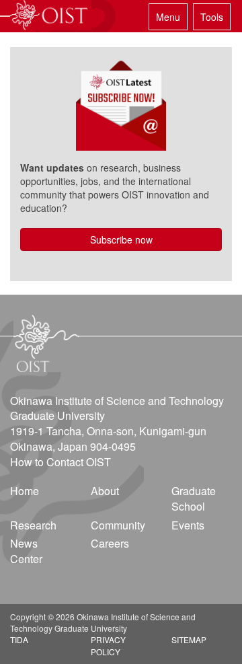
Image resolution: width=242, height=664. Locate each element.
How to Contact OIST (60, 462)
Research (33, 525)
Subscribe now (121, 239)
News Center (26, 551)
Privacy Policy (108, 645)
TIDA (19, 639)
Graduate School (193, 498)
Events (187, 525)
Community (118, 525)
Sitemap (188, 639)
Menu (168, 17)
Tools (211, 17)
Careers (110, 543)
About (105, 491)
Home (24, 491)
